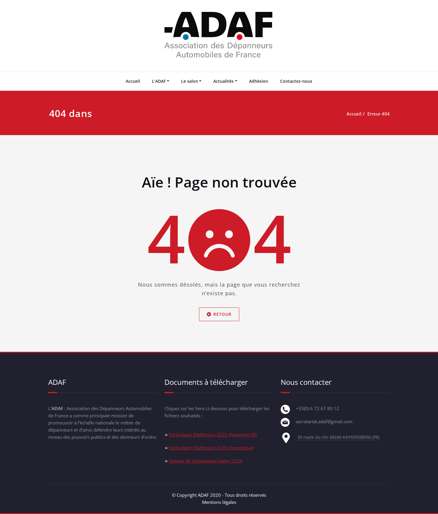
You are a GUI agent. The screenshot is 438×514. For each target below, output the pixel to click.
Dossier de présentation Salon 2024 (205, 461)
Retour (222, 314)
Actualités (223, 81)
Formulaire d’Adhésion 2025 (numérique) (211, 448)
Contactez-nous (296, 81)
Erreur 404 (378, 114)
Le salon (189, 81)
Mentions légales (219, 502)
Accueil (133, 81)
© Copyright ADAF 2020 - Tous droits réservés (219, 495)
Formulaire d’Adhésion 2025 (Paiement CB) (213, 435)
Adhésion (258, 81)
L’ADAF (159, 81)
